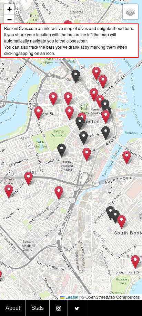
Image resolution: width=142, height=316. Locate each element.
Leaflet (71, 297)
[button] (121, 222)
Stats (37, 308)
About (13, 308)
